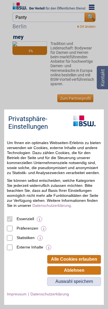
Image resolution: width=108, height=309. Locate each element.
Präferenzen (27, 228)
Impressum (17, 294)
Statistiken (26, 237)
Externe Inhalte (30, 247)
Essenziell (25, 219)
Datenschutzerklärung (51, 205)
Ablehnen (74, 270)
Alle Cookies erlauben (74, 259)
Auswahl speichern (74, 281)
